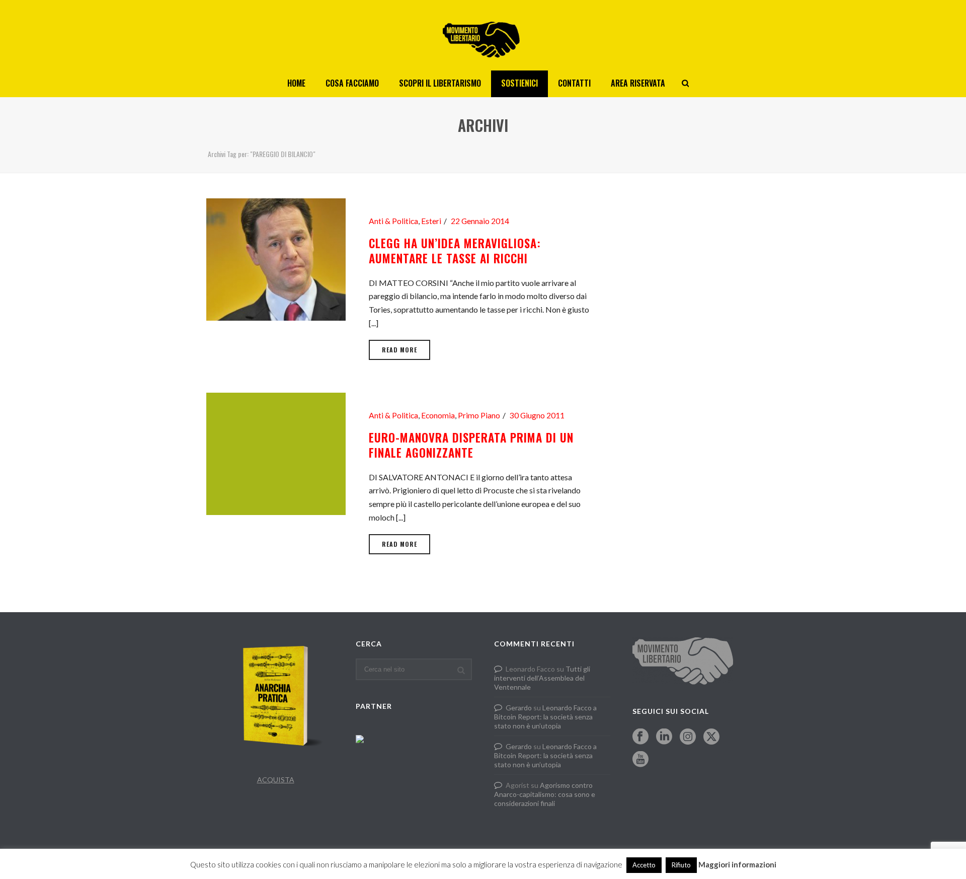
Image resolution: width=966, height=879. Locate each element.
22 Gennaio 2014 (480, 221)
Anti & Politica (393, 221)
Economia (438, 415)
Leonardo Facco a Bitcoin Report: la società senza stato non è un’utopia (545, 716)
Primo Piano (479, 415)
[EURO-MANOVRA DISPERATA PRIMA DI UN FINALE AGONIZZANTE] (276, 452)
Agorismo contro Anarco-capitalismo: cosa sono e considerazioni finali (544, 794)
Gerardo (519, 707)
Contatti (574, 83)
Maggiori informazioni (737, 864)
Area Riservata (638, 83)
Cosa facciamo (352, 83)
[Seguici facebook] (640, 737)
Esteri (431, 221)
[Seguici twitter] (711, 737)
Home (296, 83)
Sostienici (519, 83)
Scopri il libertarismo (440, 83)
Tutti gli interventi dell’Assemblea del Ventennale (542, 678)
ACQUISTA (275, 779)
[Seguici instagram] (688, 737)
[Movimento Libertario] (483, 35)
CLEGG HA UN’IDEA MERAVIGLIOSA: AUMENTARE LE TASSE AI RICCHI (455, 251)
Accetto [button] (644, 865)
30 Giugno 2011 (537, 415)
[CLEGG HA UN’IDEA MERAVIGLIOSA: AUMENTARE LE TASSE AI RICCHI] (276, 258)
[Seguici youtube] (640, 759)
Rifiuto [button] (681, 865)
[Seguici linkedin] (664, 737)
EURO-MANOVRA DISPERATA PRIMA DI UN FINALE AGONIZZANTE (471, 445)
